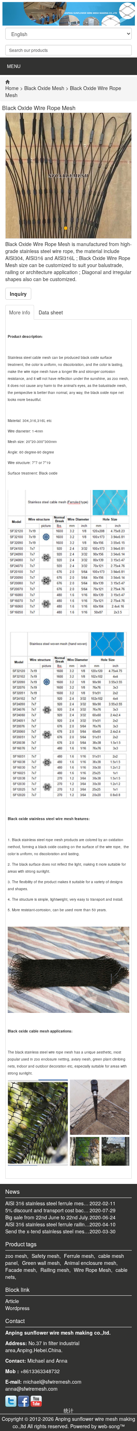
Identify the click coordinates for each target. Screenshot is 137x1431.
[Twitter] (11, 1400)
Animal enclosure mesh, (91, 1262)
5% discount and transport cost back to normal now (47, 1210)
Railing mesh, (55, 1269)
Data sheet (51, 312)
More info (19, 312)
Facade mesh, (21, 1269)
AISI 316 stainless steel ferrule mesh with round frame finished (47, 1203)
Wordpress (17, 1307)
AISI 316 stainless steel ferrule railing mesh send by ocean (47, 1224)
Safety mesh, (46, 1255)
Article (12, 1300)
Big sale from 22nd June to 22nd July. (47, 1217)
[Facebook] (23, 1400)
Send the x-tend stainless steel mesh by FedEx (47, 1231)
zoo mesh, (16, 1255)
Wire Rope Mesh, (93, 1269)
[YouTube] (36, 1400)
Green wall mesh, (41, 1262)
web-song (109, 1426)
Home (12, 87)
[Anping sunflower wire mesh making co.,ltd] (68, 14)
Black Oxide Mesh (44, 87)
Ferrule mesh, (79, 1255)
